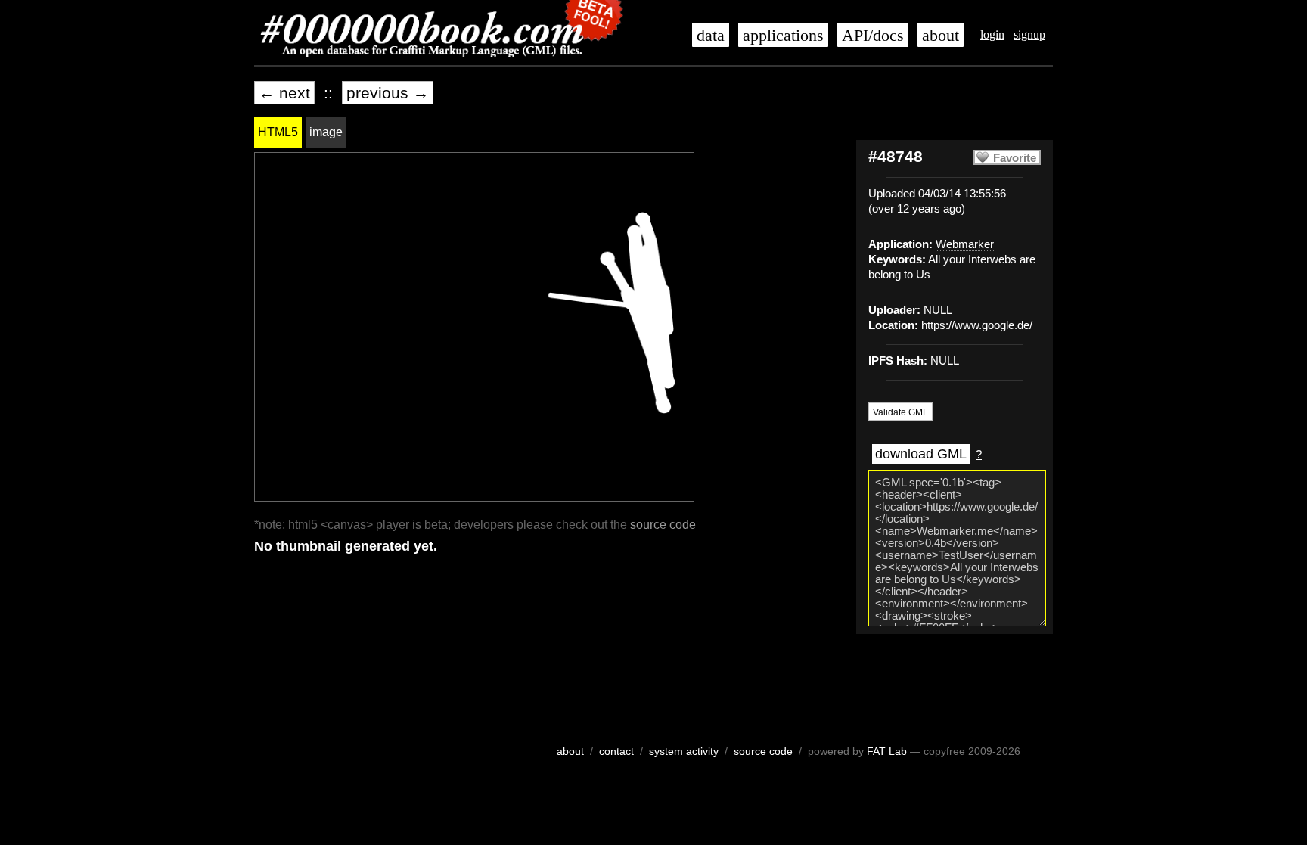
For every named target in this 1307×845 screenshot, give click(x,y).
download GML (921, 453)
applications (783, 35)
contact (616, 751)
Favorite (1014, 158)
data (711, 35)
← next (284, 92)
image (326, 132)
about (940, 35)
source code (663, 524)
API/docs (873, 35)
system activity (684, 751)
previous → (387, 92)
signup (1029, 34)
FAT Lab (887, 751)
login (992, 34)
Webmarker (965, 244)
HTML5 (278, 132)
